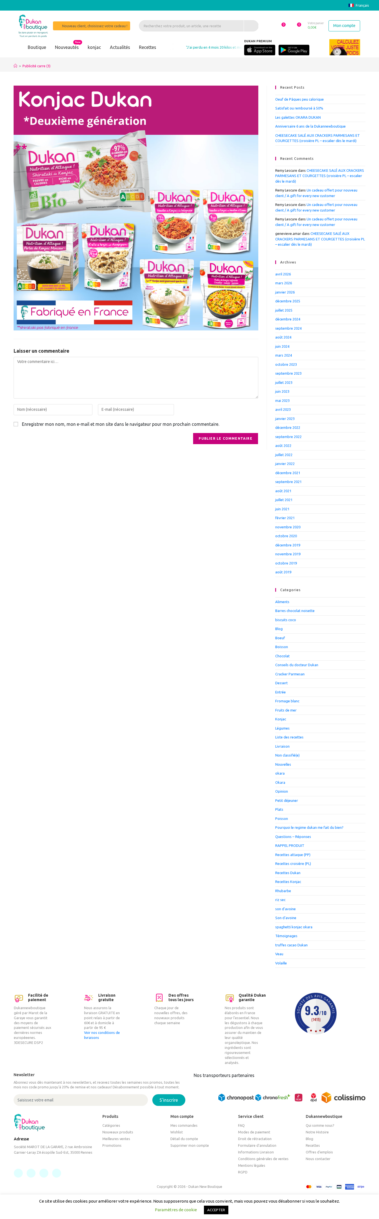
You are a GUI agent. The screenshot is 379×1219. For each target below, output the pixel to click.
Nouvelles (283, 764)
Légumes (282, 728)
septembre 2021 (288, 482)
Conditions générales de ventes (263, 1159)
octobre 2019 (286, 563)
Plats (279, 809)
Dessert (281, 683)
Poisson (281, 818)
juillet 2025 (283, 310)
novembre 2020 (287, 527)
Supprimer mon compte (189, 1145)
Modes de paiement (254, 1132)
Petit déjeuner (286, 800)
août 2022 (283, 445)
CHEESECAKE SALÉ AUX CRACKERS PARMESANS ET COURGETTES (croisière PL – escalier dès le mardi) (319, 175)
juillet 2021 (283, 500)
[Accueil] (15, 66)
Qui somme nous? (320, 1125)
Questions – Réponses (293, 837)
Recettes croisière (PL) (293, 863)
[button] (280, 25)
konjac (94, 47)
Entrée (280, 692)
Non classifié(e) (287, 755)
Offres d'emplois (319, 1152)
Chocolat (282, 656)
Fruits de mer (286, 710)
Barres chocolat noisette (295, 611)
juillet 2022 (283, 455)
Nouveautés (67, 47)
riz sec (280, 900)
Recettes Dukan (287, 873)
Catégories (111, 1125)
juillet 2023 (283, 382)
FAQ (241, 1125)
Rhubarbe (283, 891)
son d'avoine (285, 909)
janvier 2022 (285, 464)
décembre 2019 (287, 545)
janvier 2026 (285, 292)
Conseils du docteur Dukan (296, 665)
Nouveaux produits (117, 1132)
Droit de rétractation (255, 1139)
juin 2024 (282, 346)
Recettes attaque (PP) (292, 855)
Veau (279, 954)
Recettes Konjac (288, 882)
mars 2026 (283, 283)
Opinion (281, 791)
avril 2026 (283, 274)
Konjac (280, 719)
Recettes (147, 47)
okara (280, 773)
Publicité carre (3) (36, 66)
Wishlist (176, 1132)
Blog (279, 629)
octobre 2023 (286, 364)
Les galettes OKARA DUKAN (298, 117)
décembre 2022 (287, 427)
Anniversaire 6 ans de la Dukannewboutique (310, 126)
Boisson (281, 647)
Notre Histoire (317, 1132)
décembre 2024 (287, 319)
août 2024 (283, 337)
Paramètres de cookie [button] (176, 1209)
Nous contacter (318, 1159)
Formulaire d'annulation (257, 1145)
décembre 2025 (287, 301)
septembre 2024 (288, 328)
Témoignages (286, 936)
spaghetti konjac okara (293, 927)
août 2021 (283, 491)
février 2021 (285, 518)
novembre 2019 (287, 554)
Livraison (282, 746)
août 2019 (283, 572)
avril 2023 (283, 409)
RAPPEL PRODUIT (289, 845)
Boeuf (280, 638)
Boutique (37, 47)
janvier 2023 (285, 419)
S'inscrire (169, 1100)
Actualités (120, 47)
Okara (280, 782)
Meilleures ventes (116, 1139)
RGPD (242, 1172)
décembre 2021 (287, 473)
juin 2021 (282, 509)
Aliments (282, 602)
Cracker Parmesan (290, 674)
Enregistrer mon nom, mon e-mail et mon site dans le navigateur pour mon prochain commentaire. (120, 424)
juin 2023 (282, 391)
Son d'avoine (285, 918)
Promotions (112, 1145)
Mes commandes (184, 1125)
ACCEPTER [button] (216, 1210)
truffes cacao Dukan (291, 945)
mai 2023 (282, 400)
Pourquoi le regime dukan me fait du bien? (309, 827)
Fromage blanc (287, 701)
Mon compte (344, 25)
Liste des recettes (289, 737)
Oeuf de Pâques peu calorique (299, 99)
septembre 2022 (288, 437)
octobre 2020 (286, 536)
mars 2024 (283, 355)
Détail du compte (184, 1139)
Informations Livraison (256, 1152)
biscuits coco (285, 620)
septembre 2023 (288, 373)
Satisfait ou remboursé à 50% (299, 108)
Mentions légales (251, 1165)
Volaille (281, 963)
